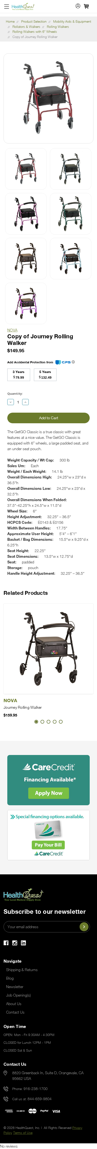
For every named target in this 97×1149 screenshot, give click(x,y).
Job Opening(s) (18, 995)
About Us (13, 1004)
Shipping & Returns (22, 970)
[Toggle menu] (6, 6)
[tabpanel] (48, 661)
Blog (10, 978)
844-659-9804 (40, 1099)
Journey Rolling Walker (23, 707)
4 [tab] (55, 722)
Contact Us (15, 1012)
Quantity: (15, 393)
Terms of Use (22, 1133)
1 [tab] (36, 722)
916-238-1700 (36, 1088)
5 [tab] (61, 722)
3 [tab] (48, 722)
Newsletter (14, 987)
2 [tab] (42, 722)
